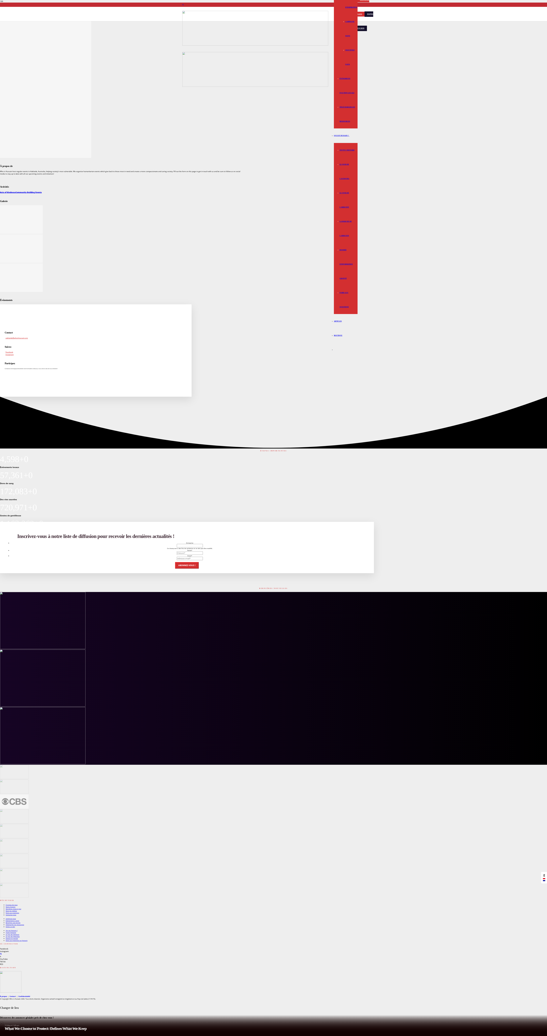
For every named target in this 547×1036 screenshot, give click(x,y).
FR (544, 875)
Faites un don (10, 927)
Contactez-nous (11, 915)
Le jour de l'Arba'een (13, 937)
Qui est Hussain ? (12, 931)
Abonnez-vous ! (186, 565)
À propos (3, 996)
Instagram (10, 354)
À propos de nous (12, 905)
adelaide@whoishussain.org (17, 338)
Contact (13, 996)
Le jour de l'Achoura (12, 935)
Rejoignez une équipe (13, 923)
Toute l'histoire (11, 933)
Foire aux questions (12, 913)
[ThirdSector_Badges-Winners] (10, 992)
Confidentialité (24, 996)
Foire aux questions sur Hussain (16, 940)
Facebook (9, 352)
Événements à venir (12, 921)
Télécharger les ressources (15, 925)
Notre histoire (10, 907)
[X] (183, 5)
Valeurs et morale (12, 938)
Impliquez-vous (11, 919)
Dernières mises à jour (13, 909)
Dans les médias (11, 911)
